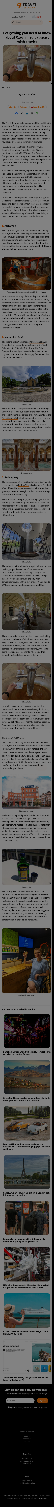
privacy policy (42, 774)
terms (32, 774)
